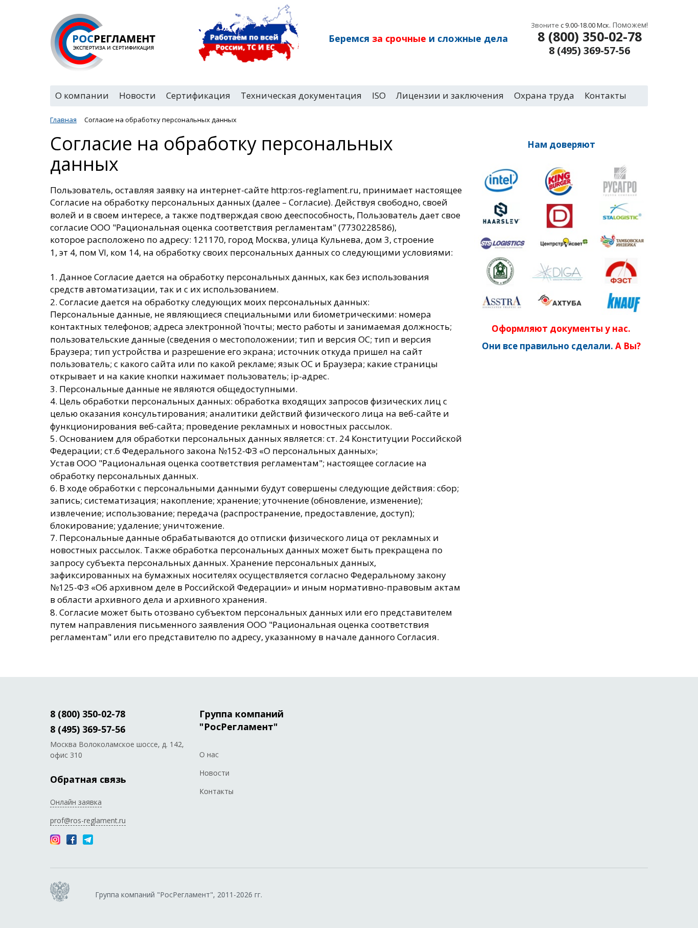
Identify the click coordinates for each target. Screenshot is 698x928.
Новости (214, 773)
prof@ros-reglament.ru (88, 820)
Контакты (216, 791)
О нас (209, 754)
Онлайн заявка (76, 802)
